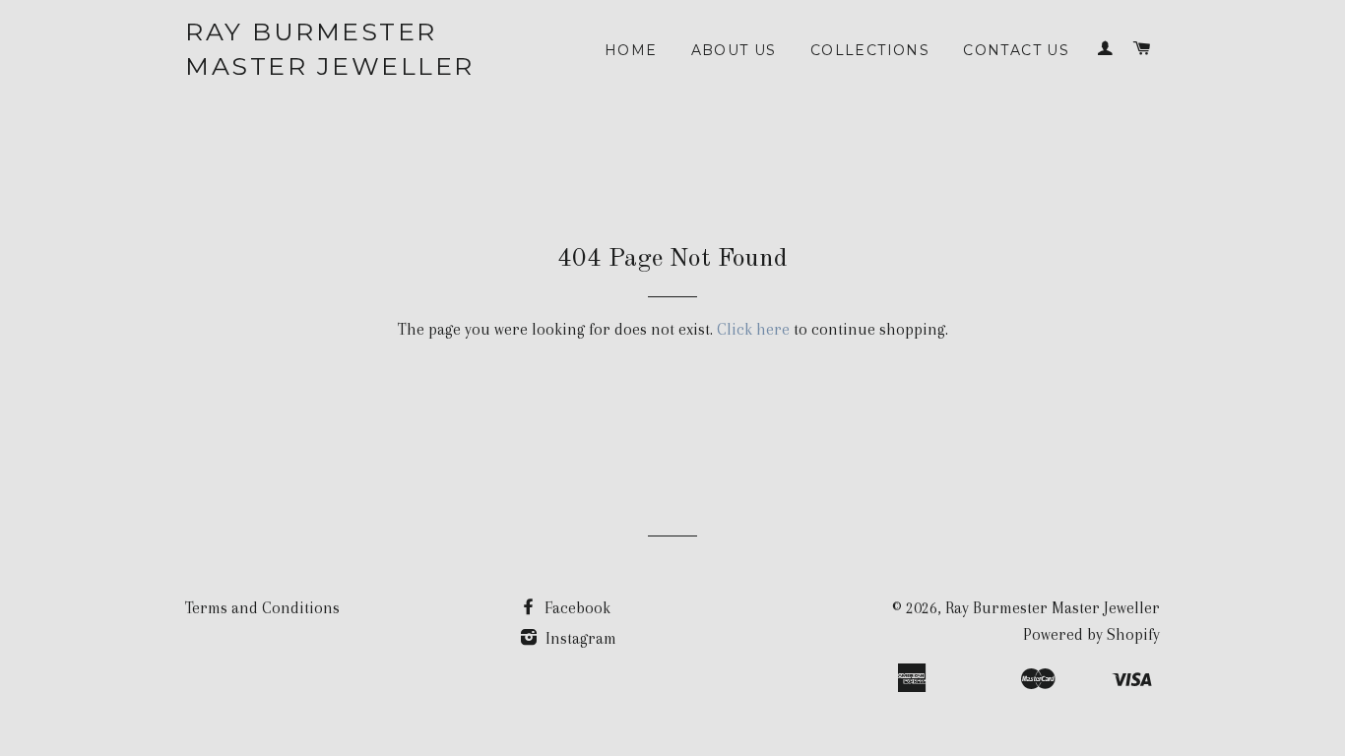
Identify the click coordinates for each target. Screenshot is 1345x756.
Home (631, 50)
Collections (869, 50)
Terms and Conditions (262, 607)
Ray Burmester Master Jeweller (330, 49)
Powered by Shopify (1091, 634)
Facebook (575, 607)
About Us (734, 50)
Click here (753, 329)
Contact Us (1016, 50)
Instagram (579, 638)
